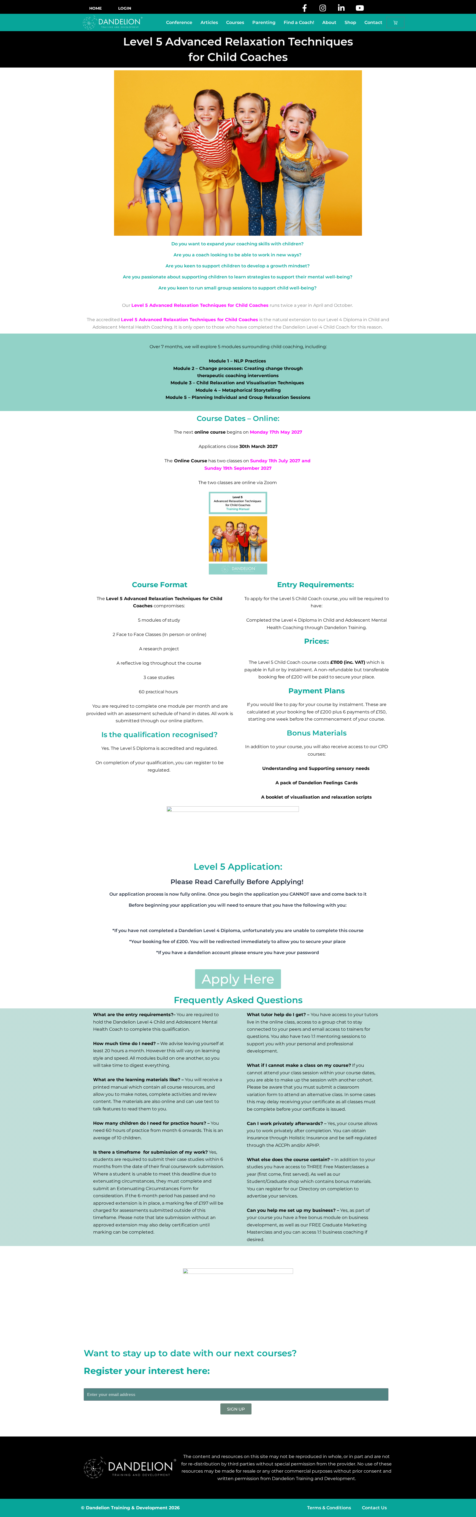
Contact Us (374, 1507)
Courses (235, 22)
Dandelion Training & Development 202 (131, 1507)
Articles (209, 22)
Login (124, 8)
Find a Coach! (299, 22)
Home (95, 8)
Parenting (263, 22)
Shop (350, 22)
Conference (179, 22)
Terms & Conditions (329, 1507)
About (329, 22)
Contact (373, 22)
